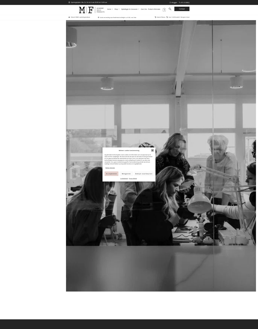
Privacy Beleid (133, 178)
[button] (152, 150)
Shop (116, 9)
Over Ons (144, 9)
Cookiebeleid (124, 178)
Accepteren (111, 174)
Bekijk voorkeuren (143, 174)
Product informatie (154, 9)
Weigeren (126, 174)
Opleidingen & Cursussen (129, 9)
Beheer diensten (110, 168)
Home (109, 9)
